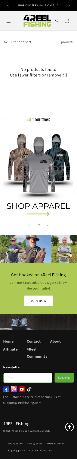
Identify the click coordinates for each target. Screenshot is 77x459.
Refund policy (15, 443)
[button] (8, 21)
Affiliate (10, 349)
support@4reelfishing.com (22, 403)
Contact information (40, 450)
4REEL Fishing (20, 430)
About (55, 341)
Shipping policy (16, 450)
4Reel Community (37, 352)
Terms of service (56, 443)
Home (8, 341)
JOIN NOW (38, 300)
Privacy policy (34, 443)
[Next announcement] (69, 5)
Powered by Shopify (39, 430)
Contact (34, 341)
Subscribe (64, 377)
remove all (57, 75)
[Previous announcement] (8, 5)
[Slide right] (48, 224)
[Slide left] (29, 224)
